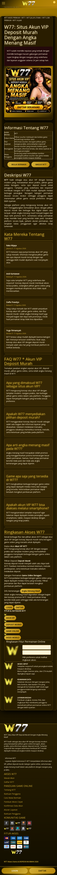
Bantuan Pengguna (12, 794)
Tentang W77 (10, 790)
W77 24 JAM (17, 20)
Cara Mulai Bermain (12, 798)
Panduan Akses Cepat (13, 802)
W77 (23, 18)
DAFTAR (19, 607)
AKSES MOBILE (12, 637)
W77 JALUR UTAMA (34, 18)
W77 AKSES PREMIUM (12, 18)
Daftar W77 (9, 782)
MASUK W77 (40, 164)
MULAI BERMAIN (18, 164)
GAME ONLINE (12, 631)
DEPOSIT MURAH (13, 624)
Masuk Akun (9, 778)
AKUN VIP (10, 618)
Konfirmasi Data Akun (13, 805)
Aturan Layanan (10, 809)
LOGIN (9, 607)
